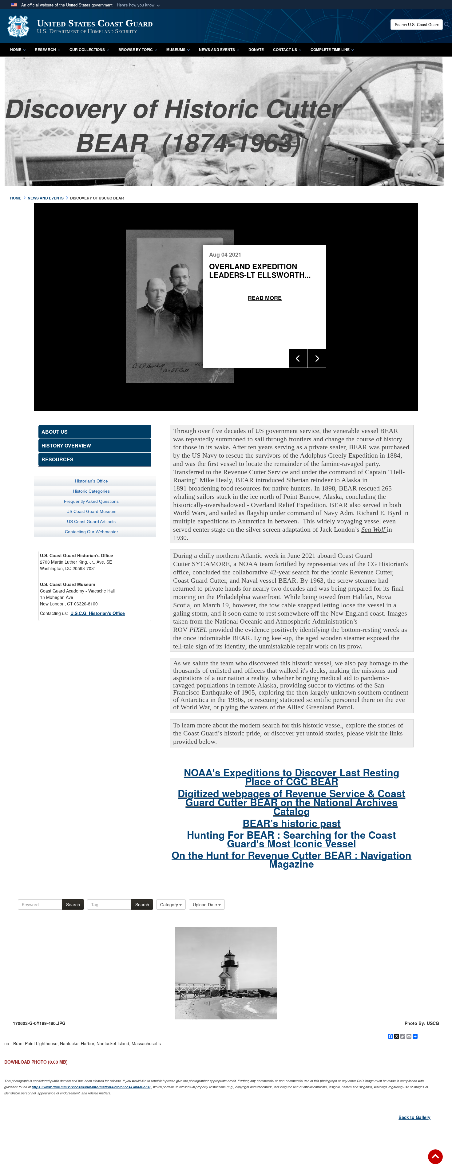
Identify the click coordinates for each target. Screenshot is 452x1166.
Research (45, 49)
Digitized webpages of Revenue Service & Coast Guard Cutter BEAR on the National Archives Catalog (291, 802)
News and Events (217, 49)
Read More (333, 298)
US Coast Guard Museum (91, 511)
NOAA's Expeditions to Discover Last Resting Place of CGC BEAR (291, 776)
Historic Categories (91, 491)
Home (15, 49)
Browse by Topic (135, 49)
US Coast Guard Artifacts (91, 521)
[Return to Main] (435, 1160)
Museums (175, 49)
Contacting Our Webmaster (91, 531)
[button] (139, 5)
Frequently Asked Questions (91, 501)
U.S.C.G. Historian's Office (97, 613)
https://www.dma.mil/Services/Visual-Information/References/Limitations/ (91, 1087)
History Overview (66, 445)
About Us (55, 431)
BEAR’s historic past (292, 823)
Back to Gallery (414, 1117)
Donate (256, 49)
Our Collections (87, 49)
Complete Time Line (330, 49)
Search (73, 904)
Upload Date (205, 904)
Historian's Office (91, 481)
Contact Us (285, 49)
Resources (57, 459)
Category (169, 904)
